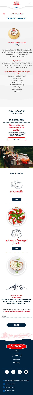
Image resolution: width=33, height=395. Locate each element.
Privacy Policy (16, 362)
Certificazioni (16, 359)
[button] (30, 3)
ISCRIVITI (16, 325)
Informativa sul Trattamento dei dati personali (17, 311)
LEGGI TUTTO (16, 139)
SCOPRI (16, 199)
